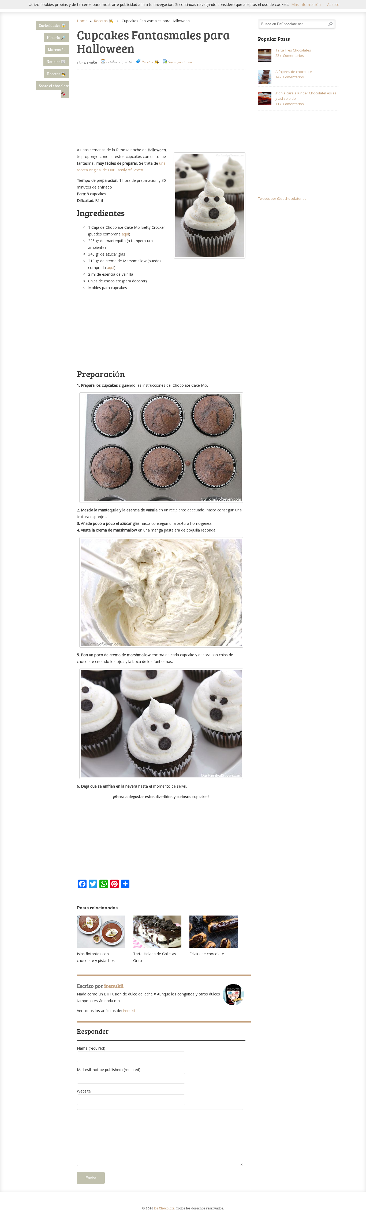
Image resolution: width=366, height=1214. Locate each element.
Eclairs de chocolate (206, 953)
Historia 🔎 (56, 37)
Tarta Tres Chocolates (293, 50)
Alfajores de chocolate (293, 71)
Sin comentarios (180, 61)
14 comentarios (278, 77)
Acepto (333, 4)
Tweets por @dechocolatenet (282, 198)
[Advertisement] (161, 108)
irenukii (90, 62)
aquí (125, 234)
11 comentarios (278, 103)
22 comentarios (278, 55)
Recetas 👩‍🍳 (56, 73)
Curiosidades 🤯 (52, 25)
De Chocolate (164, 1208)
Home (82, 20)
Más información (306, 4)
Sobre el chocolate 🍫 (54, 89)
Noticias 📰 (56, 61)
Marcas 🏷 (57, 49)
